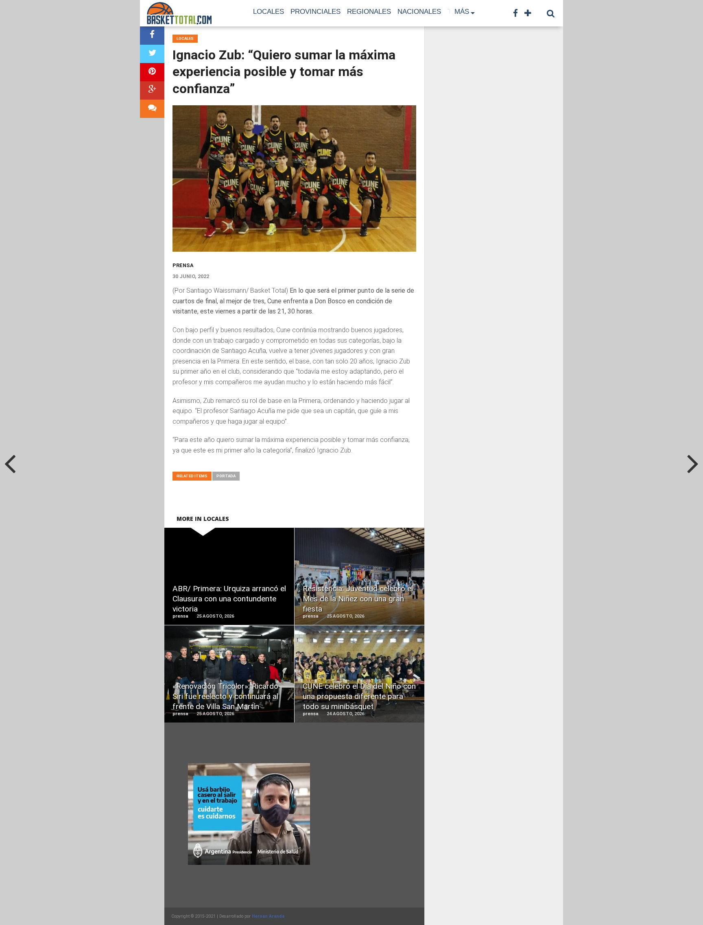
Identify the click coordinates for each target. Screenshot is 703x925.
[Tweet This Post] (152, 54)
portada (226, 476)
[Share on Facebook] (152, 35)
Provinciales (315, 11)
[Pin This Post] (152, 72)
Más (461, 11)
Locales (268, 11)
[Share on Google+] (152, 90)
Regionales (369, 11)
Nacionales (419, 11)
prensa (183, 265)
